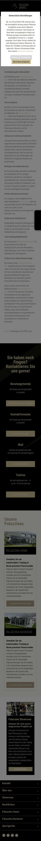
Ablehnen (15, 57)
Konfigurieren (26, 57)
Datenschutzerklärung (25, 51)
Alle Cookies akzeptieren (21, 62)
